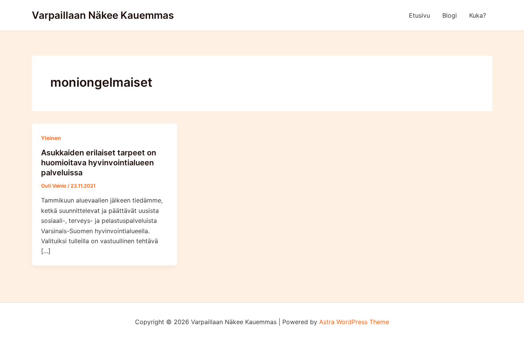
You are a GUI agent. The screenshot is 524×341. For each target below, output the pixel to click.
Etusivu (419, 15)
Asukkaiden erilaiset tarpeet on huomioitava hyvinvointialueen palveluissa (98, 162)
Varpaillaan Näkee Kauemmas (103, 15)
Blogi (449, 15)
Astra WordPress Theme (354, 322)
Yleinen (51, 138)
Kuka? (477, 15)
